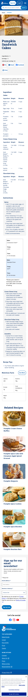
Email (12, 65)
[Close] (26, 676)
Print (6, 70)
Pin (5, 65)
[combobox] (12, 8)
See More (22, 373)
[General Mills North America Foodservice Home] (4, 3)
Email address (6, 580)
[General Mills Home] (9, 629)
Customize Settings (14, 689)
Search (24, 7)
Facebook (21, 65)
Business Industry (7, 588)
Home (3, 12)
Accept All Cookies (14, 694)
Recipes (9, 12)
